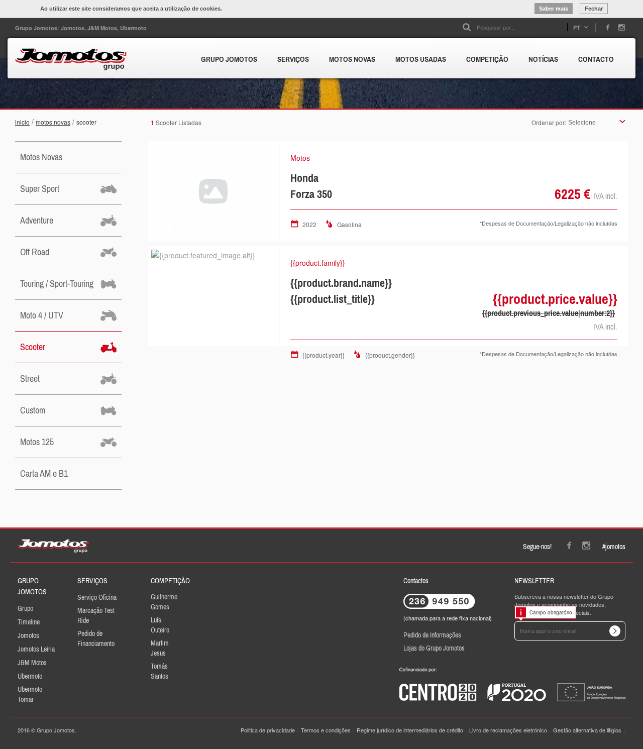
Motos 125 (37, 442)
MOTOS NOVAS (352, 59)
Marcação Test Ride (96, 615)
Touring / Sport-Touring (56, 283)
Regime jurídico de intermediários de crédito (410, 730)
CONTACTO (596, 59)
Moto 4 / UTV (41, 315)
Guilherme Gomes (164, 602)
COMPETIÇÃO (487, 59)
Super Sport (39, 188)
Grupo (25, 608)
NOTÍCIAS (543, 59)
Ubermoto (30, 676)
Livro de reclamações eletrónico (508, 730)
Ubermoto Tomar (30, 694)
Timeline (29, 622)
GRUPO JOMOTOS (229, 59)
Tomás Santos (159, 671)
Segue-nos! (537, 547)
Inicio (22, 122)
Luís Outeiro (160, 625)
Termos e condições (326, 730)
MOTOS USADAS (420, 59)
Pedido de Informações (432, 635)
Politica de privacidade (268, 730)
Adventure (36, 220)
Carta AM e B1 (44, 473)
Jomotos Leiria (36, 649)
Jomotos (28, 635)
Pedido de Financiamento (96, 638)
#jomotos (613, 547)
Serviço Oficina (97, 597)
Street (30, 378)
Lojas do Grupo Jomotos (434, 648)
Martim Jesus (160, 648)
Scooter (86, 122)
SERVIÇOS (293, 59)
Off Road (34, 252)
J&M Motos (32, 663)
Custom (32, 410)
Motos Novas (53, 122)
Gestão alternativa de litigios (587, 730)
